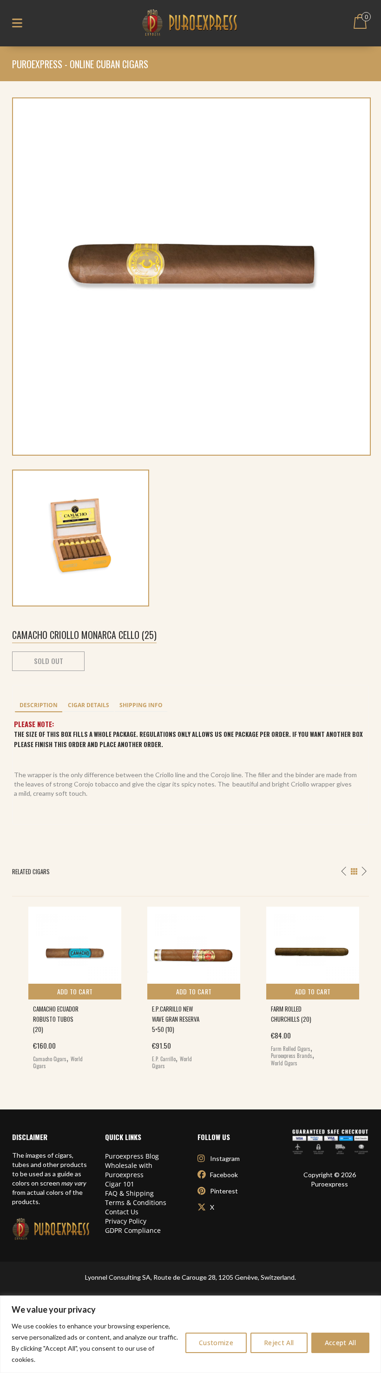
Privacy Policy (125, 1221)
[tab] (38, 705)
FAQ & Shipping (129, 1193)
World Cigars (284, 1063)
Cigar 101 (119, 1184)
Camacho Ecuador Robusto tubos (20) (56, 1019)
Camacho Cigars (49, 1059)
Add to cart (75, 991)
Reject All (279, 1342)
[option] (71, 986)
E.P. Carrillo (164, 1059)
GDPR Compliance (133, 1230)
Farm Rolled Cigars (290, 1048)
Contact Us (121, 1211)
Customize (216, 1342)
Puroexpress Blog (132, 1156)
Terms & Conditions (135, 1202)
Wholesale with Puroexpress (128, 1170)
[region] (190, 1334)
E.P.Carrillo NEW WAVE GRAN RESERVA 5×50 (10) (175, 1019)
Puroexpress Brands (291, 1055)
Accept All (340, 1342)
